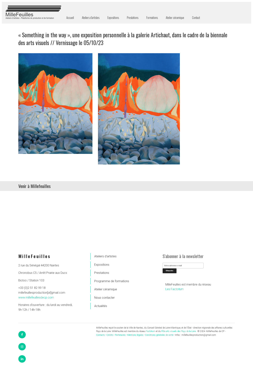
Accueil (70, 17)
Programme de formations (111, 281)
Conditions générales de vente (159, 335)
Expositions (113, 17)
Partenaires (120, 335)
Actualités (100, 306)
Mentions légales (135, 335)
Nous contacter (104, 297)
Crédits (109, 335)
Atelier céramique (175, 17)
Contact (196, 17)
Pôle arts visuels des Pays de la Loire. (179, 331)
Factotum (150, 331)
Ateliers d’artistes (90, 17)
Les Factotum (174, 289)
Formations (152, 17)
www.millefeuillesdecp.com (36, 297)
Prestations (132, 17)
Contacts (100, 335)
